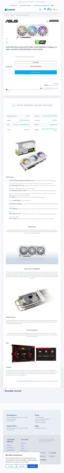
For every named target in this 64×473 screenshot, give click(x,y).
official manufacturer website (26, 381)
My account (23, 443)
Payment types (38, 105)
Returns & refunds (47, 105)
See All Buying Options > (40, 1)
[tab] (13, 105)
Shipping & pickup (28, 105)
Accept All (32, 466)
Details (14, 105)
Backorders (9, 445)
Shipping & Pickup (11, 450)
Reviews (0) (20, 105)
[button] (47, 21)
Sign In (22, 445)
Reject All (22, 466)
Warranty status (24, 450)
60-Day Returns (14, 5)
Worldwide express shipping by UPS (41, 5)
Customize (10, 466)
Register (23, 448)
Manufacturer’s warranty (25, 5)
